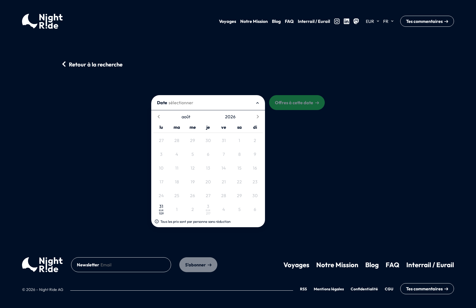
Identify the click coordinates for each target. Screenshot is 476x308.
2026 (230, 116)
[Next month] (258, 116)
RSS (303, 288)
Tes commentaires (424, 21)
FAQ (289, 21)
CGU (389, 288)
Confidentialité (364, 288)
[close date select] (257, 102)
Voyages (227, 21)
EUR (370, 21)
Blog (276, 21)
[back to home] (42, 264)
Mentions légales (329, 288)
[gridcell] (161, 140)
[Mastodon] (356, 21)
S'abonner (195, 264)
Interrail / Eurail (314, 21)
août (186, 116)
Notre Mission (254, 21)
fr (385, 21)
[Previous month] (158, 116)
